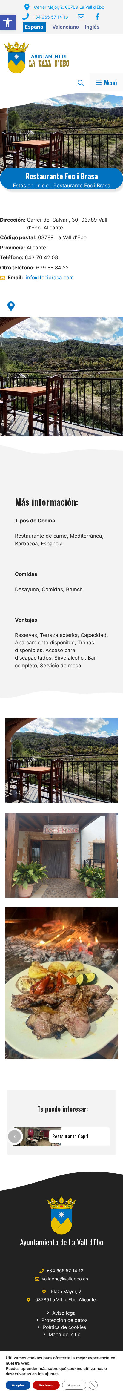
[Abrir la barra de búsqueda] (81, 82)
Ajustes (74, 1385)
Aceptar (18, 1385)
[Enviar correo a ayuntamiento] (81, 17)
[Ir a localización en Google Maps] (11, 306)
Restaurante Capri (70, 1136)
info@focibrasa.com (50, 277)
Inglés (92, 27)
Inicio (42, 185)
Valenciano (65, 27)
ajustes (52, 1374)
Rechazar (46, 1385)
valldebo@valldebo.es (65, 1278)
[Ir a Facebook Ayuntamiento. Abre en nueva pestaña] (97, 17)
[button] (8, 22)
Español (35, 27)
